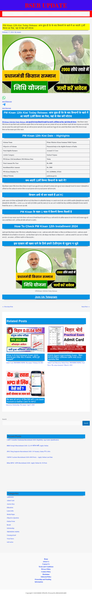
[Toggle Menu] (32, 13)
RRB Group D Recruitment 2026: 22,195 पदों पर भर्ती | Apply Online (27, 446)
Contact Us (46, 564)
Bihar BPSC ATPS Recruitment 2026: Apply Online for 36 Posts (27, 463)
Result (9, 525)
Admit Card (9, 363)
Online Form (65, 363)
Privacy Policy (46, 569)
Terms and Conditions (46, 567)
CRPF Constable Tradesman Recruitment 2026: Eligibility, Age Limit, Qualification (33, 440)
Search (4, 419)
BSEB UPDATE (46, 5)
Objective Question (13, 518)
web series (10, 542)
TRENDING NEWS (59, 14)
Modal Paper (11, 514)
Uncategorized (11, 535)
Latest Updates (18, 14)
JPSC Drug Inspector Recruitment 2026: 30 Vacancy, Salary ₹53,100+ (28, 451)
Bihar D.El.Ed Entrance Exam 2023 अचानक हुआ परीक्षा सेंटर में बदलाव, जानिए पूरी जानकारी (23, 357)
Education (58, 363)
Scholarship (44, 14)
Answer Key (11, 504)
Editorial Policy (46, 577)
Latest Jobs (10, 511)
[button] (46, 100)
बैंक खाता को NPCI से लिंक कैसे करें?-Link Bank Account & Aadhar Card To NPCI (25, 400)
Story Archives (76, 14)
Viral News (10, 539)
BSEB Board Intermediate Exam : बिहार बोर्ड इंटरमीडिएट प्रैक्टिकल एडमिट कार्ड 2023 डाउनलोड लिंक (65, 357)
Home (6, 14)
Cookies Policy (46, 572)
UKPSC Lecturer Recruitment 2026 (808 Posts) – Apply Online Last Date (30, 457)
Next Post (86, 307)
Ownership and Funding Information (43, 580)
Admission (10, 497)
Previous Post (7, 307)
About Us (46, 561)
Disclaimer (46, 574)
